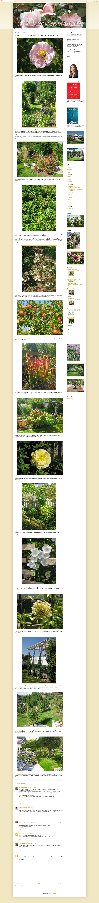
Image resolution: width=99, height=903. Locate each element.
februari (70, 202)
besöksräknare (70, 398)
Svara (20, 803)
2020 (69, 171)
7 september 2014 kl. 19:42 (26, 833)
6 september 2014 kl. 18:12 (27, 807)
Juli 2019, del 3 (77, 299)
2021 (69, 169)
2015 (69, 179)
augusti (70, 192)
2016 (69, 177)
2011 (69, 208)
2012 (69, 206)
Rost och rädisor (71, 308)
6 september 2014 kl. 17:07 (33, 787)
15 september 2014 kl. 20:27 (32, 854)
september (71, 186)
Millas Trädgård (71, 288)
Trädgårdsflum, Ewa (23, 787)
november (71, 182)
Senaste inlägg (19, 883)
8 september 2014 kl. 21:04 (30, 843)
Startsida (16, 28)
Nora (20, 833)
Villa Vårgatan (22, 843)
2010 (69, 210)
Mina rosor (23, 28)
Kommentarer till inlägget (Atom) (28, 885)
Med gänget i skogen (72, 280)
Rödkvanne (76, 318)
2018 (69, 174)
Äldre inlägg (59, 883)
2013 (69, 204)
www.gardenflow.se (72, 283)
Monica (20, 821)
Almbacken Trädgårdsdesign (74, 279)
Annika (20, 807)
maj (70, 197)
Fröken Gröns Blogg (72, 269)
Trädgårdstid (71, 317)
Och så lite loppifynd (78, 270)
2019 (69, 172)
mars (70, 201)
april (70, 199)
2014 (69, 181)
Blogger (54, 893)
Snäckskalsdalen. (22, 854)
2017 (69, 176)
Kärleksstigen (71, 298)
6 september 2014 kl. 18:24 (27, 821)
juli (70, 194)
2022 (69, 167)
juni (70, 195)
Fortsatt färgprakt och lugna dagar (75, 187)
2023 (69, 166)
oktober (70, 184)
